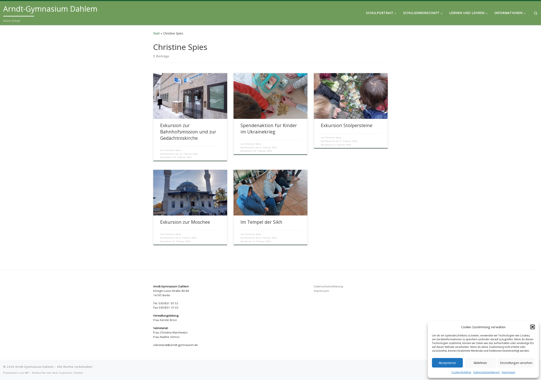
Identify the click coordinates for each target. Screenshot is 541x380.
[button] (532, 327)
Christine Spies (173, 150)
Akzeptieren (447, 363)
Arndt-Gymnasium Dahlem (34, 367)
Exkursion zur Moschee (185, 222)
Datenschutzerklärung (486, 372)
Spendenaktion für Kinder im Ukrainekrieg (268, 128)
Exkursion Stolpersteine (346, 125)
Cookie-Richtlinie (461, 372)
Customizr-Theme (71, 372)
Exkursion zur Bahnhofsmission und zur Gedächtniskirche (188, 131)
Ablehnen (480, 363)
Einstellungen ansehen (516, 363)
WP (27, 372)
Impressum (508, 372)
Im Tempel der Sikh (262, 222)
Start (156, 33)
